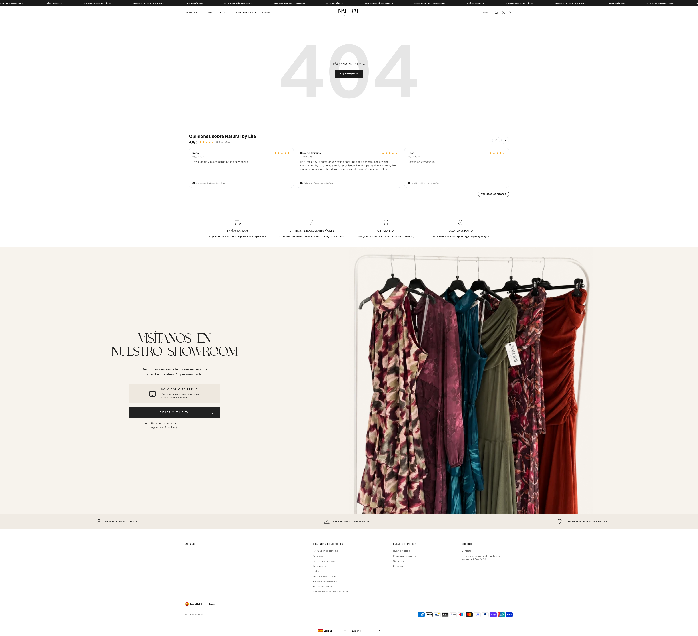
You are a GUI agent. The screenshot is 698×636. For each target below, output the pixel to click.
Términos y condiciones (324, 576)
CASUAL (210, 12)
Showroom (398, 566)
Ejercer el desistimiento (325, 581)
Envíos (316, 571)
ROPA (223, 12)
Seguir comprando (349, 73)
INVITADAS (191, 12)
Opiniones (398, 561)
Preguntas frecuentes (404, 555)
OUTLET (266, 12)
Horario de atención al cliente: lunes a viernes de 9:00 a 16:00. (481, 557)
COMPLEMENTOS (244, 12)
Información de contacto (325, 550)
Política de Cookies (322, 586)
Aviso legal (318, 555)
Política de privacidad (324, 561)
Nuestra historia (401, 550)
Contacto (466, 550)
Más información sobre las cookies (330, 591)
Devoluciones (319, 566)
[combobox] (332, 630)
